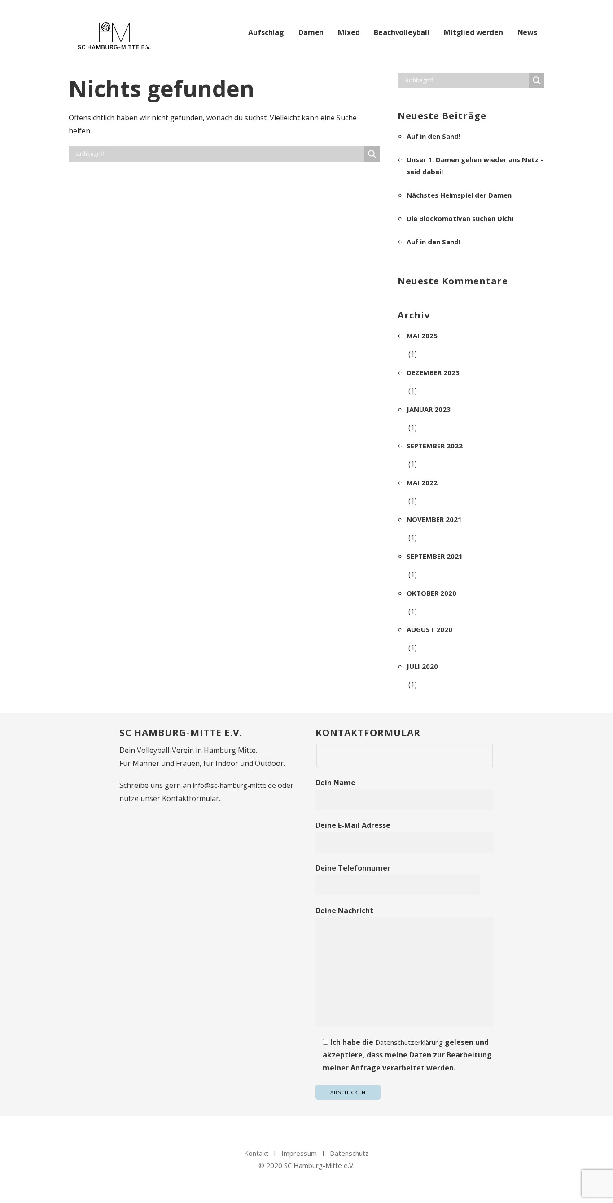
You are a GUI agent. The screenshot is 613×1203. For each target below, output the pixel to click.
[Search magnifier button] (372, 154)
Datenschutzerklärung (409, 1042)
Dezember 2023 (433, 372)
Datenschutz (349, 1153)
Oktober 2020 (431, 592)
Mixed (348, 32)
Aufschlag (266, 32)
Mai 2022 (422, 482)
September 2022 (435, 445)
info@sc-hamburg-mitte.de (234, 785)
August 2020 (429, 629)
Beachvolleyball (401, 32)
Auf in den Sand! (433, 136)
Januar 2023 (429, 409)
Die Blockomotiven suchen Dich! (460, 218)
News (527, 32)
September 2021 (435, 556)
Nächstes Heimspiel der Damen (459, 194)
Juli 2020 (422, 666)
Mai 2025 (422, 335)
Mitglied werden (473, 32)
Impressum (299, 1153)
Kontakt (256, 1153)
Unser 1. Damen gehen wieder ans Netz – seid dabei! (475, 165)
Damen (311, 32)
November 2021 (434, 519)
